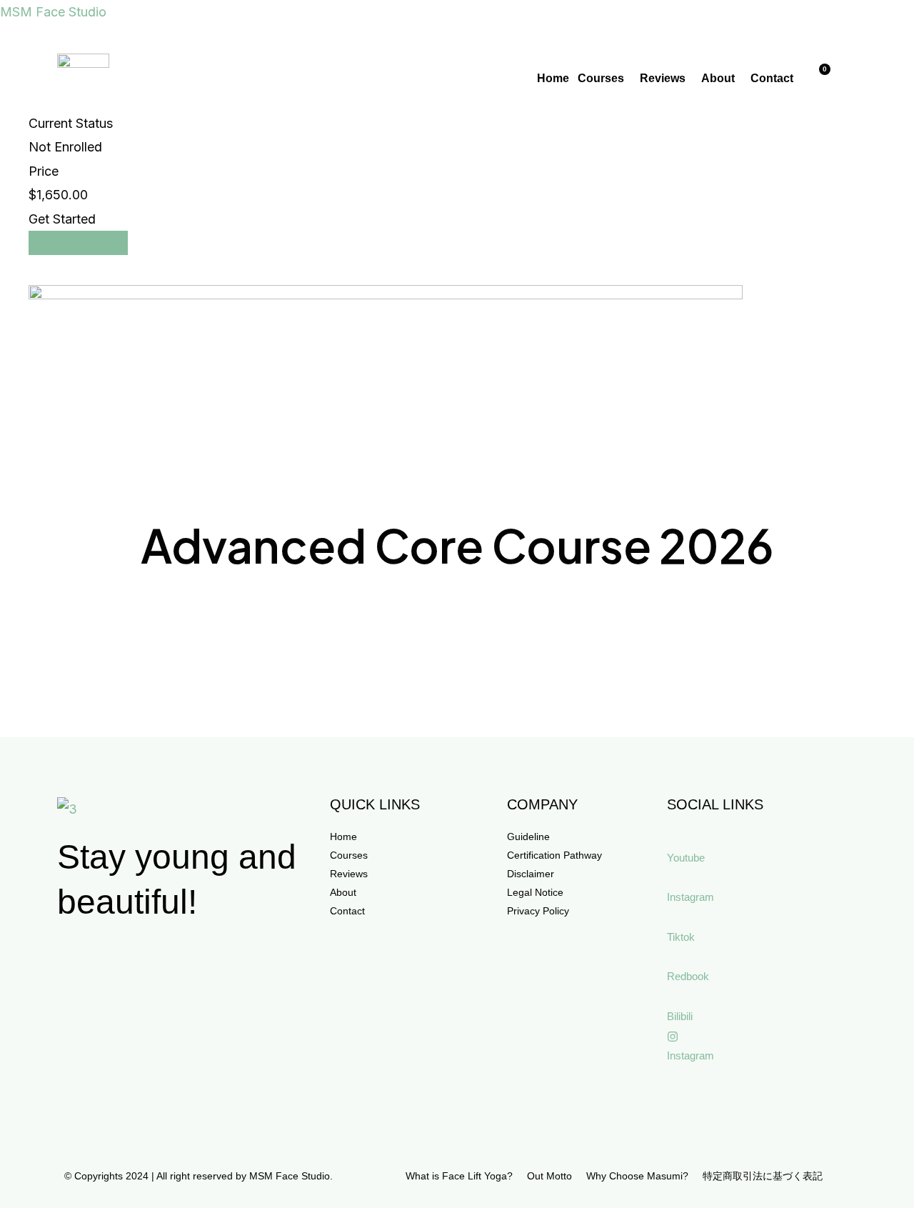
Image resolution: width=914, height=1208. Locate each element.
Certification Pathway (554, 855)
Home (553, 78)
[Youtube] (672, 838)
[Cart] (818, 77)
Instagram (690, 897)
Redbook (688, 976)
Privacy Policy (538, 911)
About (718, 78)
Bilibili (680, 1016)
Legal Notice (535, 892)
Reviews (663, 78)
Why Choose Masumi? (637, 1176)
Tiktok (681, 937)
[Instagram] (672, 878)
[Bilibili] (672, 996)
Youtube (686, 858)
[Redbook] (672, 957)
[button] (604, 78)
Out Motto (549, 1176)
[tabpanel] (457, 431)
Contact (771, 78)
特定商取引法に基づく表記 (763, 1176)
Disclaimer (530, 873)
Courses (601, 78)
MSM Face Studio (53, 11)
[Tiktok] (672, 917)
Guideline (528, 836)
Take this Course (78, 242)
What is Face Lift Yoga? (459, 1176)
